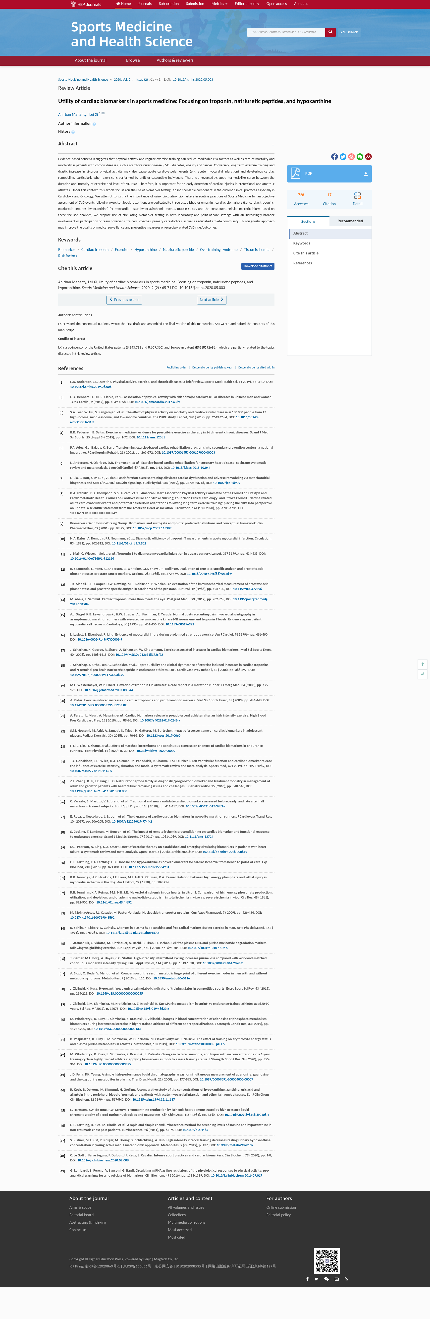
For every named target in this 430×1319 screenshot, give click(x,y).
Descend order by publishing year (212, 367)
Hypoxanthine (146, 250)
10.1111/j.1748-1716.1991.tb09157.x (132, 933)
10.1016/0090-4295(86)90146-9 (209, 574)
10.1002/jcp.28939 (226, 483)
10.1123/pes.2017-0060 (163, 736)
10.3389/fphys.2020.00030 (155, 751)
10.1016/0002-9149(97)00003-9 (99, 640)
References (302, 263)
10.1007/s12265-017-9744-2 (132, 822)
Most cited (176, 1238)
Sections (308, 222)
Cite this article (306, 253)
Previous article (126, 300)
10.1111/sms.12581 (151, 437)
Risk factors (67, 256)
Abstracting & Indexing (87, 1223)
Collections (177, 1215)
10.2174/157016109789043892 (92, 918)
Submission (195, 4)
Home (125, 4)
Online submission (281, 1208)
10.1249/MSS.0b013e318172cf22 (139, 655)
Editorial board (81, 1215)
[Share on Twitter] (342, 157)
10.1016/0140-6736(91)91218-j (92, 559)
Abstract (300, 234)
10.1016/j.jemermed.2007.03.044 (108, 690)
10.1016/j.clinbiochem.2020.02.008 (103, 1160)
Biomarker (66, 250)
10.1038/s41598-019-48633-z (148, 1009)
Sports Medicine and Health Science (83, 80)
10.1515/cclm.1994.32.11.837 (153, 1100)
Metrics (218, 4)
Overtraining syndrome (219, 250)
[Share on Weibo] (351, 157)
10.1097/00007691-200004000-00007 (226, 1079)
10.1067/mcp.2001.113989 (152, 528)
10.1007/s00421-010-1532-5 (208, 948)
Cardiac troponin (95, 250)
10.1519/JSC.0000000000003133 (117, 1029)
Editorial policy (247, 4)
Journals (145, 4)
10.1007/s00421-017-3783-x (205, 806)
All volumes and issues (186, 1208)
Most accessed (180, 1230)
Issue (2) (142, 80)
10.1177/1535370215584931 (148, 867)
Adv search (349, 32)
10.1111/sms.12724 (199, 837)
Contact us (77, 1230)
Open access (277, 4)
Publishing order (176, 367)
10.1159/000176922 (179, 624)
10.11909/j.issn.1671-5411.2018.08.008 (98, 791)
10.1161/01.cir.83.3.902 (129, 543)
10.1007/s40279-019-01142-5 (91, 771)
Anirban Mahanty (72, 115)
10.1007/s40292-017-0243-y (160, 720)
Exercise (121, 250)
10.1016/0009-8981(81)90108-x (246, 1115)
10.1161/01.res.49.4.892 (114, 902)
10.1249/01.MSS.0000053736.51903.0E (98, 705)
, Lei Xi (92, 115)
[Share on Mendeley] (368, 157)
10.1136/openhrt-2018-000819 (225, 852)
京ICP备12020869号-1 (102, 1266)
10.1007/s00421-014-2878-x (223, 963)
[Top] (423, 664)
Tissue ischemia (257, 250)
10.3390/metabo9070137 (235, 1145)
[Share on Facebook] (334, 157)
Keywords (301, 243)
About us (301, 4)
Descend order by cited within (256, 367)
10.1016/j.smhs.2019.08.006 (90, 387)
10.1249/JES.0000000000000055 (119, 994)
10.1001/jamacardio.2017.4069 (157, 402)
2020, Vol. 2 (122, 80)
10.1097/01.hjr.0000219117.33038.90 (97, 675)
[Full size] (423, 674)
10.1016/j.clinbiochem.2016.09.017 (236, 1176)
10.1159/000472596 (247, 589)
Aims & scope (80, 1208)
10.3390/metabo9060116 (171, 978)
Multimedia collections (186, 1223)
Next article (210, 300)
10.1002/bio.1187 (195, 1130)
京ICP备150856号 (137, 1266)
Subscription (169, 4)
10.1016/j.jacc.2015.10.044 (190, 468)
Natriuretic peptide (178, 250)
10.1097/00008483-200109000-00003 (188, 453)
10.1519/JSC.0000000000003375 (107, 1064)
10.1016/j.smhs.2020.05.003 (193, 80)
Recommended (350, 221)
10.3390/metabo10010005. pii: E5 (200, 1044)
